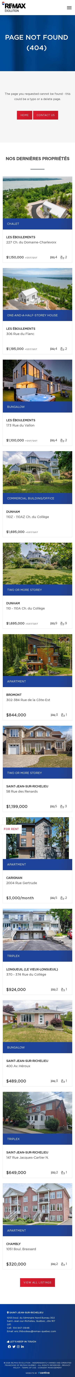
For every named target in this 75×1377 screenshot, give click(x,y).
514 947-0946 (21, 1328)
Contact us (46, 115)
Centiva (44, 1373)
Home (24, 115)
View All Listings (37, 1282)
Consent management (50, 1368)
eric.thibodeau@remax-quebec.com (35, 1331)
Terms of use (29, 1368)
